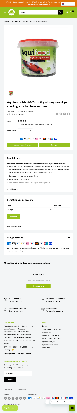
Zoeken (44, 326)
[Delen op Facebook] (57, 113)
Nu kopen (54, 145)
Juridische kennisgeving (50, 335)
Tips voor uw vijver (48, 342)
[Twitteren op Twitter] (64, 113)
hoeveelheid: (11, 131)
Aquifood (10, 111)
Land (9, 205)
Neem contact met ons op (51, 329)
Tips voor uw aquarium (50, 345)
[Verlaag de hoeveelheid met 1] (20, 131)
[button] (68, 4)
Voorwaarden (46, 332)
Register (10, 380)
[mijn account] (67, 12)
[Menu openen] (5, 12)
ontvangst (7, 21)
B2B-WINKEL (46, 348)
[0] (71, 12)
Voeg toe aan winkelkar (22, 145)
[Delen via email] (68, 113)
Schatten (13, 217)
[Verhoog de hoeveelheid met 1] (30, 131)
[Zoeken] (60, 12)
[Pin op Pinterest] (60, 113)
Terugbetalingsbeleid (14, 226)
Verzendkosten (33, 124)
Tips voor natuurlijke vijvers (51, 339)
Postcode (57, 205)
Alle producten (16, 21)
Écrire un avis (38, 286)
